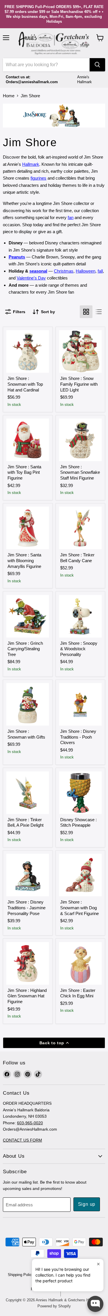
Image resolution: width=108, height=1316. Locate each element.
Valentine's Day (31, 277)
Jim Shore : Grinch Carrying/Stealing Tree (25, 649)
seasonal (38, 271)
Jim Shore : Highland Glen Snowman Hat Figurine (27, 996)
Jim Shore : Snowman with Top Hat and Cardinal (25, 384)
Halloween (85, 271)
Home (8, 95)
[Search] (97, 64)
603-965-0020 (30, 1123)
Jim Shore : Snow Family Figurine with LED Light (79, 384)
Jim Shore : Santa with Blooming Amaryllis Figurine (24, 560)
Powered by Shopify (54, 1306)
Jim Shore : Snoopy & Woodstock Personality (78, 649)
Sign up (87, 1204)
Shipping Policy (21, 1275)
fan (70, 217)
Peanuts (17, 256)
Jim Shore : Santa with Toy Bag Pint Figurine (24, 472)
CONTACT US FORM (22, 1140)
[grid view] (86, 311)
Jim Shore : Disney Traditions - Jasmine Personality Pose (26, 907)
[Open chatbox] (95, 1304)
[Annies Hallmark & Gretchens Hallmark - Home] (54, 43)
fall (100, 271)
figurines (38, 178)
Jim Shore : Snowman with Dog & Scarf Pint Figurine (79, 907)
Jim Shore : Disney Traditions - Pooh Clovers (78, 737)
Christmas (63, 271)
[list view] (98, 311)
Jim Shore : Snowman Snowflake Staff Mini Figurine (80, 472)
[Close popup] (98, 1264)
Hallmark (30, 164)
